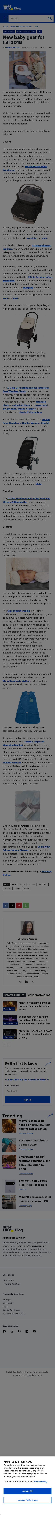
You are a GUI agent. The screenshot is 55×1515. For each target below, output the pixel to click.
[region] (27, 1485)
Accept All (27, 1491)
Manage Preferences (27, 1500)
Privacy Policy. (40, 1481)
